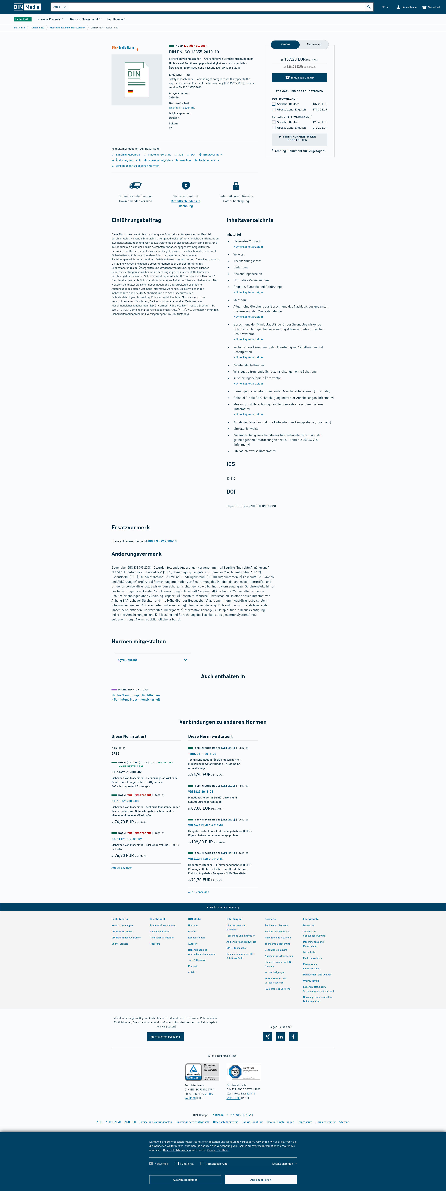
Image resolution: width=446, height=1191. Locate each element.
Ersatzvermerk (212, 154)
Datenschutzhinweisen (177, 1150)
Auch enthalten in (209, 160)
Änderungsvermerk (128, 160)
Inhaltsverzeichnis (159, 154)
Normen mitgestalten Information (169, 160)
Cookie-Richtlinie (217, 1150)
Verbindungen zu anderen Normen (137, 165)
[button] (406, 7)
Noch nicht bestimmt (182, 107)
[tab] (153, 659)
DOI (192, 154)
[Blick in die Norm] (137, 75)
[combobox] (221, 7)
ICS (180, 154)
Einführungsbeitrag (127, 154)
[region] (223, 1155)
